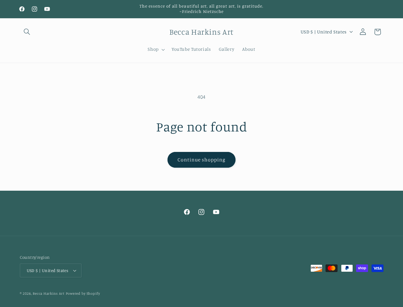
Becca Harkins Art (49, 293)
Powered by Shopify (83, 293)
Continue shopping (202, 160)
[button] (27, 32)
